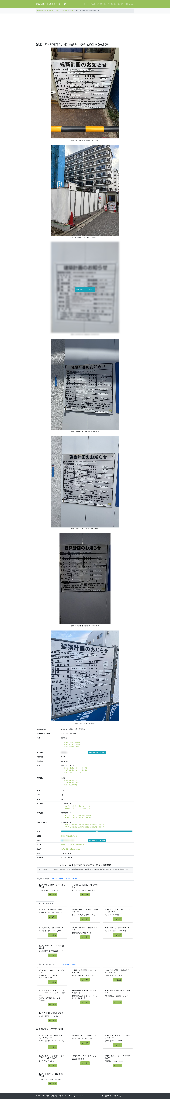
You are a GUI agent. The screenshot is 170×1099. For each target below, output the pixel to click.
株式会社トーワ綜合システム (70, 849)
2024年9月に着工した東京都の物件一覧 (77, 806)
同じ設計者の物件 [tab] (57, 879)
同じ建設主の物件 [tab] (43, 879)
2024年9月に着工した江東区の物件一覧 (77, 808)
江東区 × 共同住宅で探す (72, 744)
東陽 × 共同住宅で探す (71, 747)
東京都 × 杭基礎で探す (71, 780)
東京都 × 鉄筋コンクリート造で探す (75, 768)
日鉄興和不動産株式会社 (69, 836)
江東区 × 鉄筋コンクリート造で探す (75, 770)
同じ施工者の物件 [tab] (71, 879)
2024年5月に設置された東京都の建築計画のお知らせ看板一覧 (84, 825)
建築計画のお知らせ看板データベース (51, 4)
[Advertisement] (85, 28)
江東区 (72, 11)
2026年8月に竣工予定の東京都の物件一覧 (78, 815)
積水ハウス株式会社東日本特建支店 (72, 845)
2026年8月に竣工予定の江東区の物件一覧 (78, 817)
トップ (86, 4)
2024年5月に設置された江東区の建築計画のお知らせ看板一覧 (84, 827)
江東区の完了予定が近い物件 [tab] (46, 964)
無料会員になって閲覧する (85, 290)
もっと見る (52, 894)
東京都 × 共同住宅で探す (72, 742)
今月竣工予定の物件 (103, 4)
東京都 (65, 11)
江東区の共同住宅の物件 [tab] (45, 903)
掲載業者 (92, 4)
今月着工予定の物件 (117, 4)
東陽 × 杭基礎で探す (70, 785)
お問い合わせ (129, 4)
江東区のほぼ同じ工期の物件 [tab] (68, 964)
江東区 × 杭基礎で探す (71, 783)
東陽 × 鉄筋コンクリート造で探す (75, 772)
